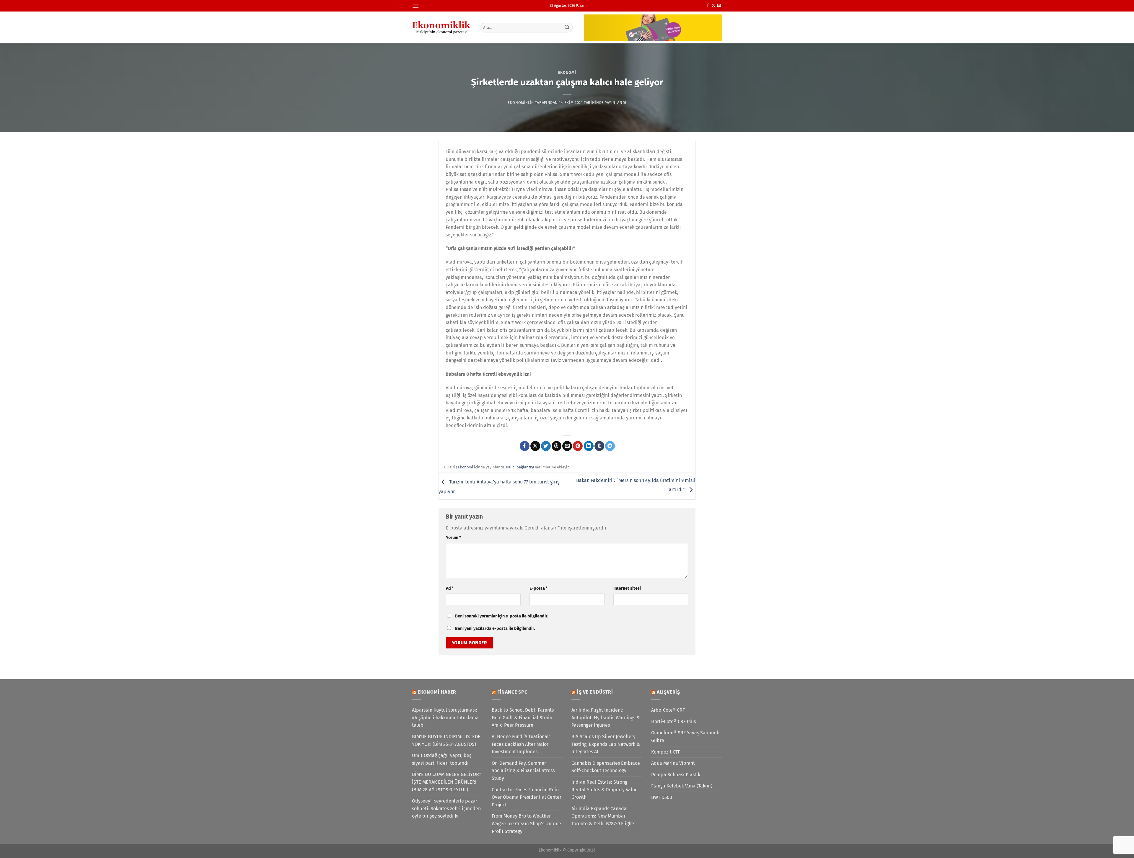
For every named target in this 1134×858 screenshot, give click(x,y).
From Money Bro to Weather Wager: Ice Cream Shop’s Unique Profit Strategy (526, 823)
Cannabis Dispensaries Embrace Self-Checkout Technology (605, 767)
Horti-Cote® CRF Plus (673, 721)
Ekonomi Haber (437, 692)
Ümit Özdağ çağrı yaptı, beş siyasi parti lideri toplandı (441, 759)
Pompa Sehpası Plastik (675, 774)
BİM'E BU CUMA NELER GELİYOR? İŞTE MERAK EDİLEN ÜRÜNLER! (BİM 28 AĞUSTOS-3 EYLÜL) (446, 782)
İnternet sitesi (627, 588)
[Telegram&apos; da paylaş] (610, 446)
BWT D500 (661, 797)
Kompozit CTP (665, 752)
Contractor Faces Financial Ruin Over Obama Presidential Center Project (526, 797)
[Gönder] (567, 27)
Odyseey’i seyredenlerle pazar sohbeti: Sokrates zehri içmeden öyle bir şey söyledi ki (446, 808)
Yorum (453, 537)
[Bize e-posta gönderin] (719, 6)
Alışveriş (668, 692)
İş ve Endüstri (595, 692)
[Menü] (415, 6)
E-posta (538, 588)
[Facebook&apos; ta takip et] (708, 6)
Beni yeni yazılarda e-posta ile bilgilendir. (495, 628)
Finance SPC (512, 692)
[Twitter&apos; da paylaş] (546, 446)
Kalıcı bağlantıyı (520, 467)
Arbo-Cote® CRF (668, 710)
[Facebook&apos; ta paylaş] (524, 446)
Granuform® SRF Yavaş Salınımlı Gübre (685, 736)
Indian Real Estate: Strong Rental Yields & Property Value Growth (604, 789)
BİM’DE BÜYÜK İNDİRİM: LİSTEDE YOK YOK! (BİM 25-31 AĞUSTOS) (446, 740)
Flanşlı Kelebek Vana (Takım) (681, 786)
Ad (450, 588)
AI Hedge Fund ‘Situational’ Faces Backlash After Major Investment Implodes (521, 744)
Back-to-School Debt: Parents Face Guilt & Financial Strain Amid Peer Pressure (523, 717)
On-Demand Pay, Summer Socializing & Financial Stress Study (523, 770)
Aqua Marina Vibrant (673, 763)
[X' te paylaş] (535, 446)
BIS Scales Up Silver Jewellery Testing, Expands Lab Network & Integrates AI (605, 744)
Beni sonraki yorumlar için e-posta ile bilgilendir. (501, 616)
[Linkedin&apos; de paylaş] (589, 446)
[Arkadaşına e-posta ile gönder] (567, 446)
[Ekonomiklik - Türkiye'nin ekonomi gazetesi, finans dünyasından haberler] (441, 27)
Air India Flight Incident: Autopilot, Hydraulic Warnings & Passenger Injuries (605, 717)
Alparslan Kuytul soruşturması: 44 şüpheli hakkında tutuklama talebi (445, 717)
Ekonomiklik (521, 102)
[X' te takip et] (713, 6)
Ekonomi (567, 72)
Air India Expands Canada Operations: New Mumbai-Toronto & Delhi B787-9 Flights (603, 816)
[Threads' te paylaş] (556, 446)
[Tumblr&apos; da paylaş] (599, 446)
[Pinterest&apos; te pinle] (578, 446)
